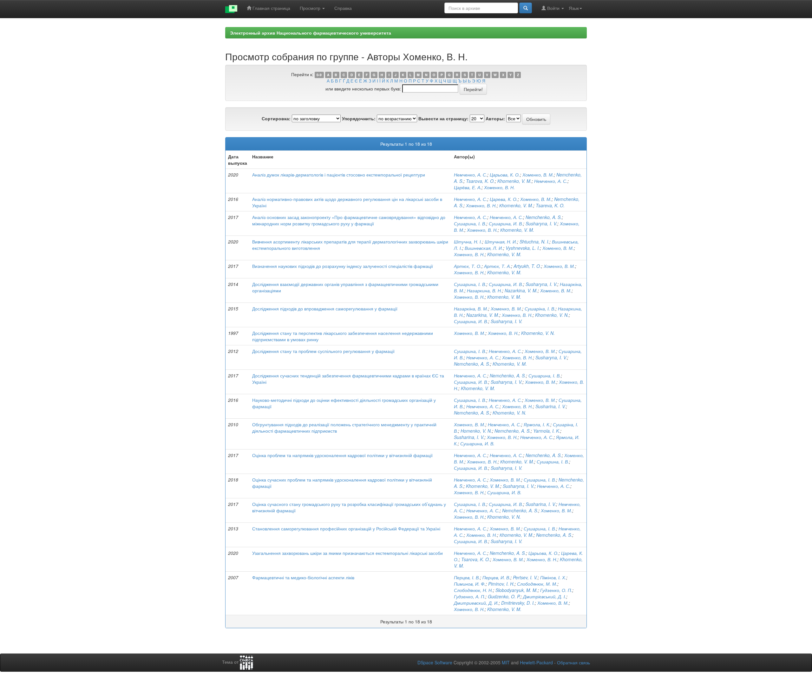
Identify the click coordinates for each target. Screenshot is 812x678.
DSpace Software (434, 662)
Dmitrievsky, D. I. (518, 603)
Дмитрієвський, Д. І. (544, 596)
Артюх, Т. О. (467, 266)
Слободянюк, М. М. (537, 584)
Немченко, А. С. (470, 174)
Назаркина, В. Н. (484, 290)
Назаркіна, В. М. (471, 308)
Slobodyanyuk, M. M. (516, 590)
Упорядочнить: (359, 118)
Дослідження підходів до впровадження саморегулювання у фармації (324, 308)
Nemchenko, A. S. (544, 217)
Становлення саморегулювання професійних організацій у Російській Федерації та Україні (346, 528)
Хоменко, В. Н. (499, 187)
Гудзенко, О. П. (556, 590)
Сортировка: (276, 118)
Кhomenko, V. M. (516, 205)
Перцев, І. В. (467, 577)
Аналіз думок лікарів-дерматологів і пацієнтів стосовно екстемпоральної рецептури (338, 174)
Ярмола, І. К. (537, 424)
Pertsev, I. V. (525, 577)
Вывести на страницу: (443, 118)
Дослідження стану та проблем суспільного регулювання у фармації (323, 351)
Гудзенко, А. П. (469, 596)
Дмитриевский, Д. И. (476, 603)
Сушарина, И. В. (506, 223)
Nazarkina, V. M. (521, 290)
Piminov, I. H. (501, 584)
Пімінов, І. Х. (553, 577)
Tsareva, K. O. (550, 205)
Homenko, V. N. (476, 431)
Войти (553, 8)
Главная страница (270, 8)
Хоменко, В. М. (538, 174)
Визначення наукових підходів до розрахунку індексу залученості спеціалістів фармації (342, 266)
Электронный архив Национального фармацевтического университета (310, 33)
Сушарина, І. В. (470, 223)
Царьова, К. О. (505, 174)
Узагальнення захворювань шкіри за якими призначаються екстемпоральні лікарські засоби (347, 553)
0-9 (319, 74)
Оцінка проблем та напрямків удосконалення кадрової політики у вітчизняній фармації (342, 455)
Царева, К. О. (504, 199)
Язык (574, 8)
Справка (343, 8)
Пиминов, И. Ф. (470, 584)
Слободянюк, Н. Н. (473, 590)
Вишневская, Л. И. (484, 248)
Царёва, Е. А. (467, 187)
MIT (506, 662)
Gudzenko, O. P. (504, 596)
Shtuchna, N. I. (534, 241)
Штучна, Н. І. (468, 241)
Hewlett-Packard (536, 662)
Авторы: (495, 118)
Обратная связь (573, 662)
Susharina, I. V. (550, 406)
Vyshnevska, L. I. (523, 248)
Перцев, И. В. (496, 577)
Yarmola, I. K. (546, 431)
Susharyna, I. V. (541, 223)
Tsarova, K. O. (480, 181)
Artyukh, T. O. (527, 266)
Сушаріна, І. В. (540, 308)
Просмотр (311, 8)
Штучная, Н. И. (501, 241)
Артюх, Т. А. (497, 266)
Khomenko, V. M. (514, 181)
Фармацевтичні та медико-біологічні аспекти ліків (303, 577)
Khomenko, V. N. (552, 315)
